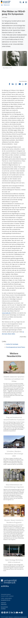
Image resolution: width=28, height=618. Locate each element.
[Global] (23, 2)
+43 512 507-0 (8, 598)
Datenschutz (4, 604)
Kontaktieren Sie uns (5, 600)
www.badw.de (6, 313)
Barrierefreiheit (4, 606)
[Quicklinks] (23, 2)
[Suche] (20, 2)
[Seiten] (26, 2)
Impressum (3, 602)
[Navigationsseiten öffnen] (2, 5)
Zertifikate (3, 608)
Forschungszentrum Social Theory (15, 347)
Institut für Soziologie (12, 344)
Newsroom (7, 5)
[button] (9, 84)
